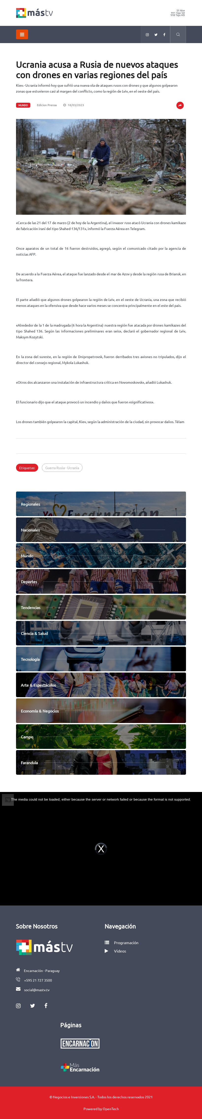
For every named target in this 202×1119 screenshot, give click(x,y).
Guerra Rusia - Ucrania (62, 467)
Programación (125, 942)
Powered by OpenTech (101, 1108)
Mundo (23, 105)
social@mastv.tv (37, 989)
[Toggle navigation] (22, 34)
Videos (120, 950)
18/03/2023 (75, 105)
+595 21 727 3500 (38, 980)
